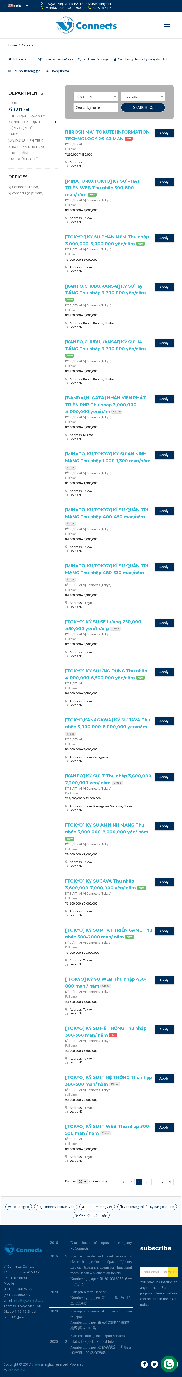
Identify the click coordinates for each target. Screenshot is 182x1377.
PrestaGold (16, 1370)
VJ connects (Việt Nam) (25, 193)
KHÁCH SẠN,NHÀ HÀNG (27, 146)
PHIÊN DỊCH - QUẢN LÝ (26, 115)
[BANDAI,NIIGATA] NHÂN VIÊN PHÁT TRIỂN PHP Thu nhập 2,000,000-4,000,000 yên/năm (105, 404)
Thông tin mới (60, 71)
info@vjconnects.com (30, 1300)
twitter (154, 1364)
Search (140, 107)
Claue (36, 1364)
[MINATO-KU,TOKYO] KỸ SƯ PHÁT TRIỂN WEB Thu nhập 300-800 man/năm (102, 188)
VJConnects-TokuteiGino (55, 59)
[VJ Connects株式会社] (86, 24)
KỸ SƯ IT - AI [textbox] (84, 97)
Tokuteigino (21, 59)
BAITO (13, 134)
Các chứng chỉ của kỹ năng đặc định (142, 59)
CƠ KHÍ (13, 103)
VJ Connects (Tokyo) (23, 187)
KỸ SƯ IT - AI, (73, 144)
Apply (164, 133)
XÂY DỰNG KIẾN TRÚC (26, 140)
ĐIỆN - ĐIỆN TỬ (20, 128)
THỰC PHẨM (18, 153)
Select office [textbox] (131, 97)
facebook (144, 1364)
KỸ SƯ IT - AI (18, 109)
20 (80, 1181)
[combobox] (95, 97)
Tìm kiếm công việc (95, 59)
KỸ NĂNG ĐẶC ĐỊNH (24, 122)
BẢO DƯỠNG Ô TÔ (23, 159)
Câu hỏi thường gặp (26, 71)
